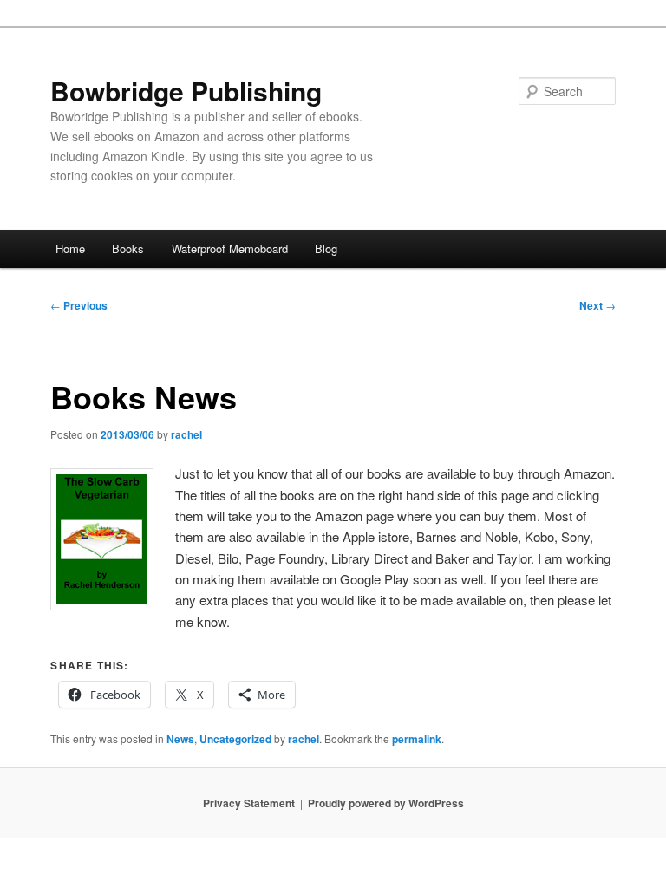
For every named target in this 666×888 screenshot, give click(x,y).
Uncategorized (235, 739)
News (180, 739)
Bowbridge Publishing (186, 90)
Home (70, 248)
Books (128, 248)
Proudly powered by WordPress (386, 803)
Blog (326, 248)
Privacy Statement (249, 803)
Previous (79, 305)
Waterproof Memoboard (230, 248)
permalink (416, 739)
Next (597, 305)
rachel (186, 434)
